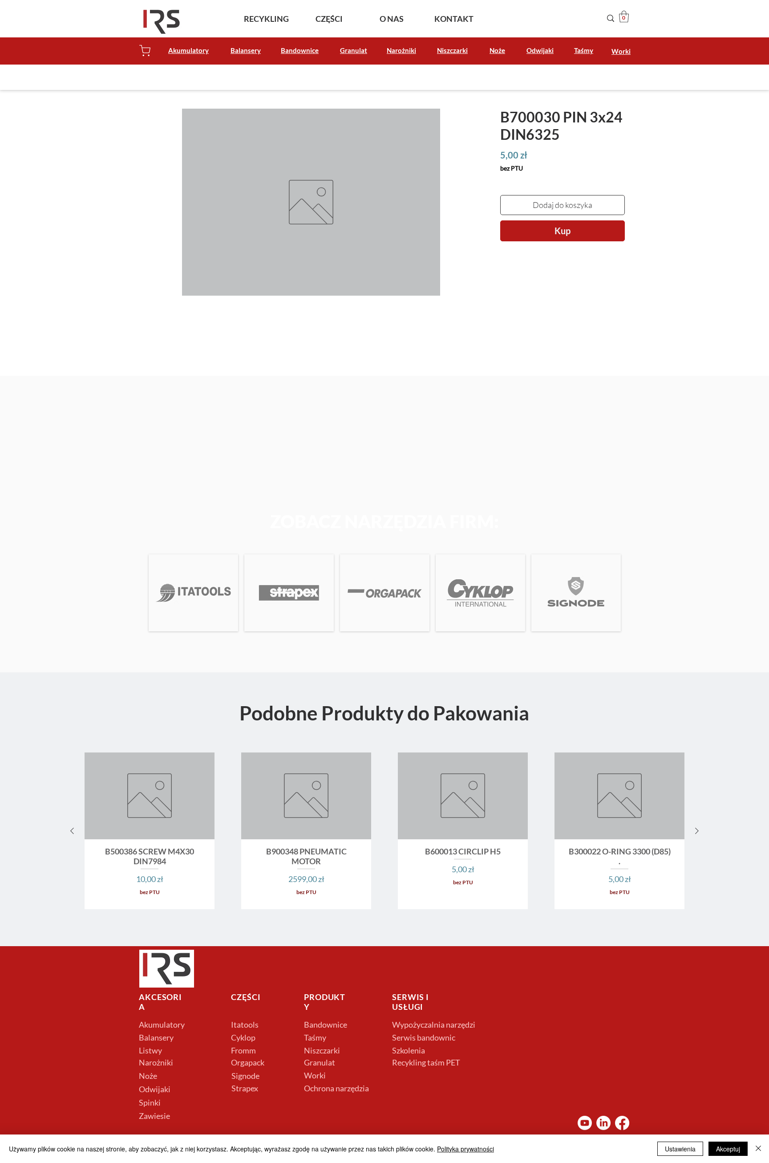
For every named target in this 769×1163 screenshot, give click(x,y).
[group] (384, 830)
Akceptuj (728, 1148)
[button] (624, 16)
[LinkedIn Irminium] (603, 1123)
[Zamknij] (758, 1149)
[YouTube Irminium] (585, 1123)
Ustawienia (680, 1148)
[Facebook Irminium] (622, 1123)
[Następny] (697, 830)
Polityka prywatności (465, 1148)
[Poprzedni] (72, 830)
